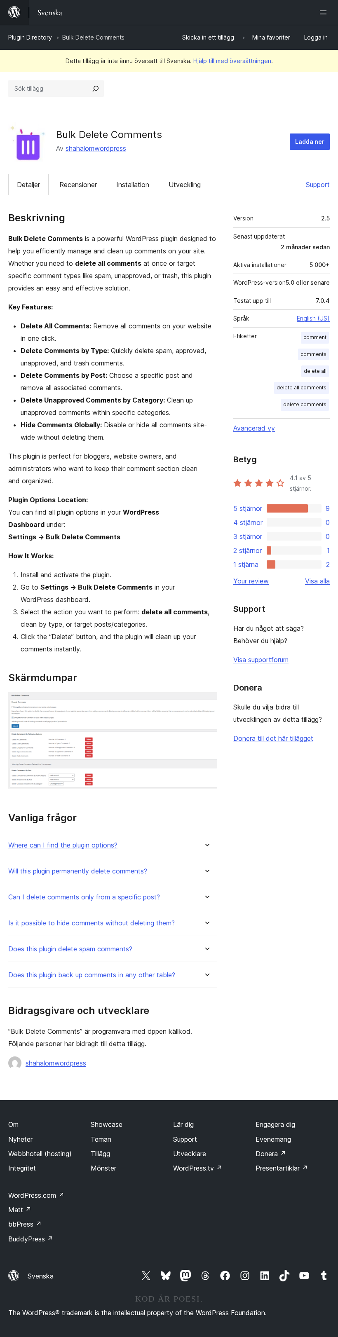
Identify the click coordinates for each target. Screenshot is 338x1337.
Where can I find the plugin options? (62, 845)
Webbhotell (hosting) (40, 1154)
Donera (271, 1154)
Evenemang (273, 1139)
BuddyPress (30, 1239)
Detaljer (28, 184)
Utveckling (185, 184)
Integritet (22, 1168)
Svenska (41, 1276)
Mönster (103, 1168)
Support (318, 184)
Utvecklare (189, 1154)
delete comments (304, 404)
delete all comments (301, 387)
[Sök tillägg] (95, 88)
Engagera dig (275, 1124)
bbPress (25, 1224)
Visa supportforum (261, 660)
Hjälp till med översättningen (232, 60)
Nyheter (20, 1139)
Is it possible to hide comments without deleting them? (91, 923)
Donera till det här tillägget (273, 738)
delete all (315, 371)
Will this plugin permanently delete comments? (77, 871)
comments (313, 354)
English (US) (313, 318)
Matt (19, 1210)
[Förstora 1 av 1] (206, 703)
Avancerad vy (254, 428)
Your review (251, 581)
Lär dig (183, 1124)
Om (13, 1124)
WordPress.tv (197, 1168)
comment (314, 337)
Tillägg (100, 1154)
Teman (101, 1139)
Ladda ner (309, 141)
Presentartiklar (282, 1168)
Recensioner (78, 184)
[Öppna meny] (325, 12)
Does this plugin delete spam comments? (70, 949)
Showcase (106, 1124)
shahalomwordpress (96, 148)
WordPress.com (36, 1195)
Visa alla (317, 581)
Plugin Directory (30, 37)
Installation (132, 184)
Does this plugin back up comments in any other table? (91, 975)
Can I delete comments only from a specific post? (84, 897)
